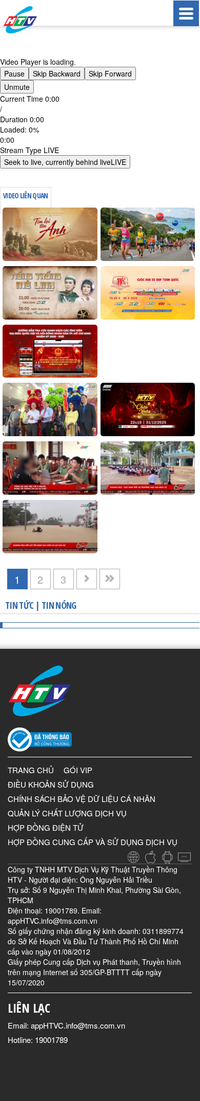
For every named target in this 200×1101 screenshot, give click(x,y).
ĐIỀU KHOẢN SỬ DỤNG (51, 784)
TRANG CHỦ (31, 769)
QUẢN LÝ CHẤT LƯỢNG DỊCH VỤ (67, 813)
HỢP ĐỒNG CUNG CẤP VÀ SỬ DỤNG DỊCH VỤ (92, 841)
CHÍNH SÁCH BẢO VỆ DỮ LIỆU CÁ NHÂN (81, 798)
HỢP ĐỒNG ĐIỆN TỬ (46, 827)
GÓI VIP (78, 769)
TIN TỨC (19, 605)
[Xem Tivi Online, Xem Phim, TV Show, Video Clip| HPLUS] (30, 20)
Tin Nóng (59, 605)
